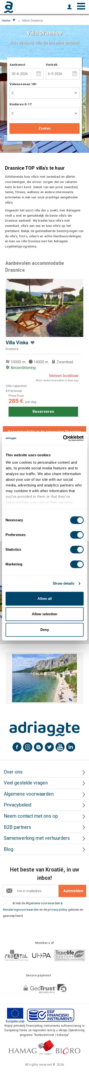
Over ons (13, 772)
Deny (44, 630)
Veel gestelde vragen (26, 783)
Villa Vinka (17, 342)
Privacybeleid (17, 805)
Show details (63, 583)
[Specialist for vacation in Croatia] (44, 728)
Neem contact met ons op (31, 816)
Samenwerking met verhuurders (37, 838)
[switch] (77, 535)
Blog (8, 849)
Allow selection (44, 614)
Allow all (44, 599)
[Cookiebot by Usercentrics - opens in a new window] (63, 438)
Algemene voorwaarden (29, 794)
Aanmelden (73, 891)
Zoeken (44, 128)
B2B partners (17, 827)
